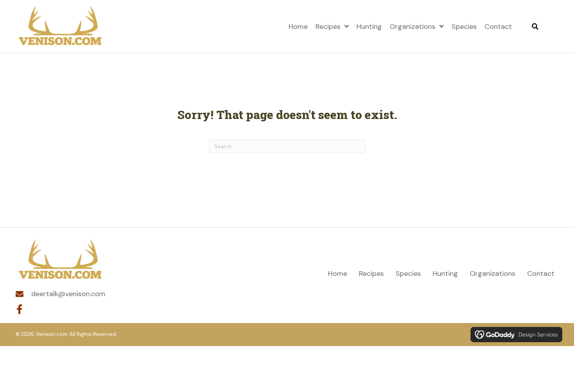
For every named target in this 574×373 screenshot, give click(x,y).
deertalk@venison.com (68, 293)
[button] (19, 309)
